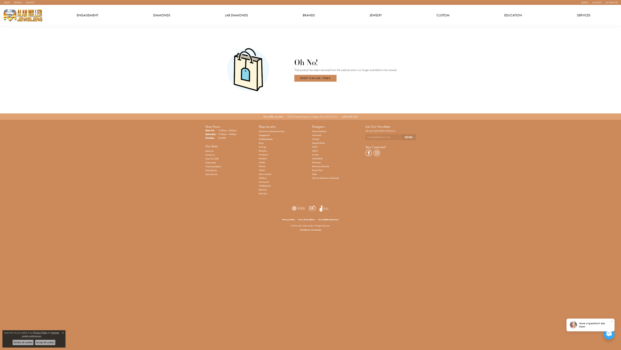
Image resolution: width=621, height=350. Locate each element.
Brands (309, 15)
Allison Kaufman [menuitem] (319, 131)
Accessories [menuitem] (264, 181)
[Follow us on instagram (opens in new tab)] (377, 153)
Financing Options (213, 166)
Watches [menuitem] (262, 177)
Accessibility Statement (328, 219)
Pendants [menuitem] (263, 158)
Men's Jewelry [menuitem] (265, 174)
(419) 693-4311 (350, 116)
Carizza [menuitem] (315, 139)
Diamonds (161, 15)
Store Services (211, 174)
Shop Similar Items (315, 78)
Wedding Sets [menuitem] (265, 185)
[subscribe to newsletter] (409, 137)
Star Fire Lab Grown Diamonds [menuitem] (325, 177)
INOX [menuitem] (314, 146)
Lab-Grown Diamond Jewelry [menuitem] (271, 131)
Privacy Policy (289, 219)
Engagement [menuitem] (264, 135)
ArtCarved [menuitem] (316, 135)
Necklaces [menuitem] (263, 154)
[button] (584, 2)
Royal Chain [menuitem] (317, 170)
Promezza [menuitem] (316, 162)
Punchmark (316, 230)
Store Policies (211, 170)
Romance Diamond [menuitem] (320, 166)
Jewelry (376, 15)
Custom (443, 15)
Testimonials (210, 162)
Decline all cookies (23, 342)
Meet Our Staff (211, 158)
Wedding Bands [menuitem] (266, 139)
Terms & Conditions (306, 219)
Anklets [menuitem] (262, 162)
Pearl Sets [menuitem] (263, 193)
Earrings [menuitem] (262, 146)
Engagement (87, 15)
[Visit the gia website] (298, 208)
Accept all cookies (45, 342)
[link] (6, 2)
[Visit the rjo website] (312, 208)
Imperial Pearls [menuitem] (318, 142)
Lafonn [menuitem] (315, 150)
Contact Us (210, 154)
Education (513, 15)
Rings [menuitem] (261, 142)
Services (583, 15)
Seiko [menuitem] (314, 174)
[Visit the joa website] (324, 208)
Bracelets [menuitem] (263, 150)
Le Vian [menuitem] (315, 154)
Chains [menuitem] (262, 170)
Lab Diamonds (236, 15)
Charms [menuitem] (262, 166)
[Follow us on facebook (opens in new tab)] (368, 153)
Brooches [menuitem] (263, 189)
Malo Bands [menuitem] (317, 158)
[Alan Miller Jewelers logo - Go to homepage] (24, 15)
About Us (209, 150)
